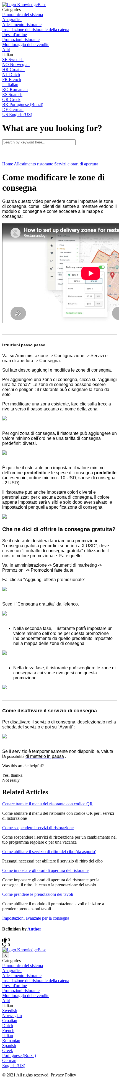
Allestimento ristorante (34, 164)
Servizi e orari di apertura (76, 164)
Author (34, 929)
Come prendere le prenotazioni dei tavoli (37, 894)
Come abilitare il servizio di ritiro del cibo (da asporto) (49, 851)
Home (7, 164)
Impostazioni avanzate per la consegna (35, 918)
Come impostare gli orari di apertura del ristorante (45, 870)
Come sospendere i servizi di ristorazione (38, 827)
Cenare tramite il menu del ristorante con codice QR (47, 803)
